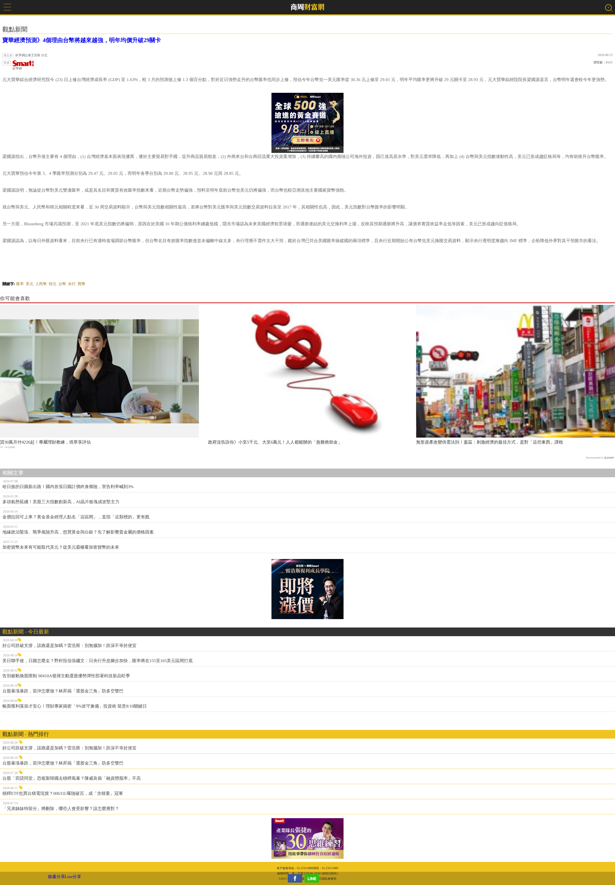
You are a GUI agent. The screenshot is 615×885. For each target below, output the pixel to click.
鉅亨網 (17, 68)
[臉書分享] (296, 878)
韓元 (52, 284)
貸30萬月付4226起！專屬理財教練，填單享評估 (45, 442)
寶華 (81, 284)
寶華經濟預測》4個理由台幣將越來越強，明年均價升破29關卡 (81, 40)
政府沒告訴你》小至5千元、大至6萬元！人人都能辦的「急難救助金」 (275, 442)
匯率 (20, 284)
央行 (72, 284)
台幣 (62, 284)
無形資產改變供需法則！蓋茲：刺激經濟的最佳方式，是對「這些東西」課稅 (489, 442)
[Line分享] (313, 878)
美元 (29, 284)
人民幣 (41, 284)
